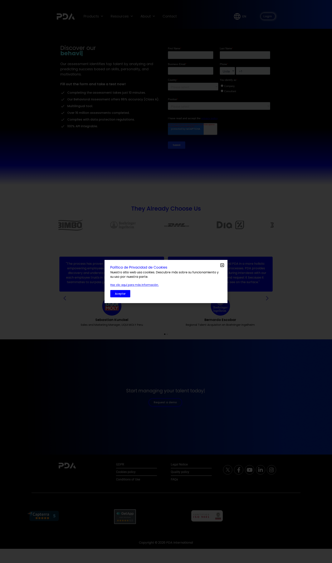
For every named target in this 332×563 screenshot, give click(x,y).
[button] (222, 265)
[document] (166, 281)
